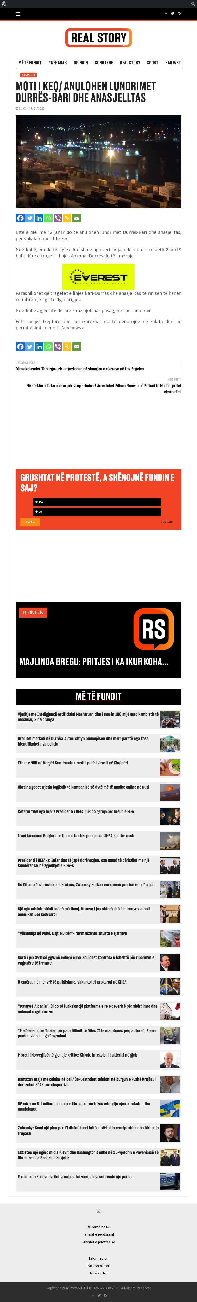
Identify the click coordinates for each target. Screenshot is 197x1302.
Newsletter (98, 1273)
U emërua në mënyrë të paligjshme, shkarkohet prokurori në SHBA (72, 982)
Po (40, 502)
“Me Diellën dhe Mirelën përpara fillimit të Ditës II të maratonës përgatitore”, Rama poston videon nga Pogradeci (87, 1033)
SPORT (152, 63)
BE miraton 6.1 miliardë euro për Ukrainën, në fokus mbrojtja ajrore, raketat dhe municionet (84, 1106)
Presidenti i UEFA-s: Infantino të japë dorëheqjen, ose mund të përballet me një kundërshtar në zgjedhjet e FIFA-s (83, 863)
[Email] (76, 218)
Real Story (130, 63)
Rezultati (167, 522)
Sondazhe (104, 63)
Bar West (174, 63)
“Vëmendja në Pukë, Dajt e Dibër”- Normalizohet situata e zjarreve (72, 933)
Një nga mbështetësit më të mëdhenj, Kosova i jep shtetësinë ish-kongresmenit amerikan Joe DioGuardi (84, 912)
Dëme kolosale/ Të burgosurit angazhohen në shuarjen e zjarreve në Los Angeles (80, 369)
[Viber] (58, 218)
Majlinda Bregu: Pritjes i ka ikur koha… (94, 662)
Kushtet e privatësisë (98, 1242)
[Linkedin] (39, 218)
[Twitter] (29, 218)
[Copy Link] (67, 218)
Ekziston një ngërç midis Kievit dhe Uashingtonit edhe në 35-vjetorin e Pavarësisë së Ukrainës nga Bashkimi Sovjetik (88, 1155)
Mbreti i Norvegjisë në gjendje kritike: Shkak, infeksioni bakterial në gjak (77, 1055)
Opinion (81, 63)
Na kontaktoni (99, 1266)
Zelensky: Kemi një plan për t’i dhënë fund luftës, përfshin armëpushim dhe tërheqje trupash (88, 1131)
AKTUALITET (28, 75)
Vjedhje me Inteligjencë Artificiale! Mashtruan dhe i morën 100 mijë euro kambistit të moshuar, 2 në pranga (88, 717)
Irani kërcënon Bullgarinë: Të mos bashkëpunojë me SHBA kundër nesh (76, 836)
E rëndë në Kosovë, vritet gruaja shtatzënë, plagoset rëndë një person (76, 1177)
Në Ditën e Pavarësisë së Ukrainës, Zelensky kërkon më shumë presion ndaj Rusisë (86, 885)
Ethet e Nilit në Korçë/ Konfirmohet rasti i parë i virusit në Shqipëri (73, 763)
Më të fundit (30, 63)
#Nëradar (58, 63)
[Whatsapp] (48, 218)
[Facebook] (20, 218)
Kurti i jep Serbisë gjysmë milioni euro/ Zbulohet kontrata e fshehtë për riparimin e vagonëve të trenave (86, 960)
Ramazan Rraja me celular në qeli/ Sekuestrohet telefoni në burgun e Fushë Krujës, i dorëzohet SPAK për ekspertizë (87, 1082)
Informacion (98, 1258)
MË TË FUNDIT (99, 696)
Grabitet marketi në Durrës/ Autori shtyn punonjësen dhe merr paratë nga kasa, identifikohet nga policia (84, 741)
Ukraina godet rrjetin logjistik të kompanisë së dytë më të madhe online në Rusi (83, 787)
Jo (40, 512)
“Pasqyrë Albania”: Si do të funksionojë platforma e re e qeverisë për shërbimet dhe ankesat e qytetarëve (87, 1009)
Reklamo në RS (99, 1227)
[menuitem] (4, 4)
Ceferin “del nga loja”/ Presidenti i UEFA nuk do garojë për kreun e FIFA (76, 812)
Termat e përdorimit (98, 1234)
